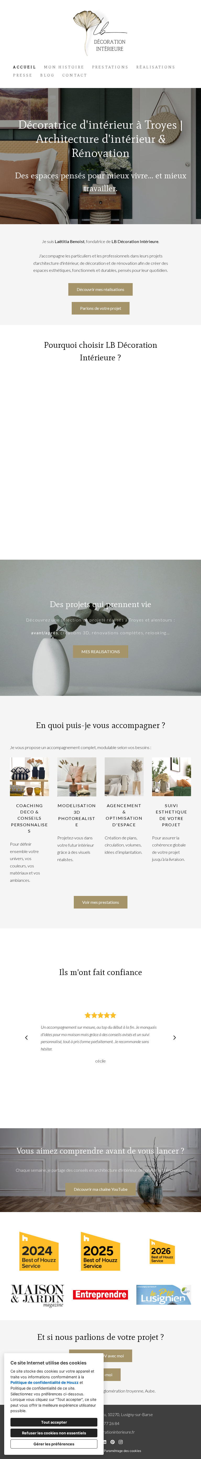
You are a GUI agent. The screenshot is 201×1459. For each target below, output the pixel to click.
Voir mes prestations (100, 902)
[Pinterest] (112, 1442)
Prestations (110, 67)
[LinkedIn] (104, 1442)
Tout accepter (54, 1422)
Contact (74, 75)
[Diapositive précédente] (26, 1037)
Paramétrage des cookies (122, 1451)
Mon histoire (64, 67)
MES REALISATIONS (100, 651)
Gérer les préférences (54, 1444)
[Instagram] (120, 1442)
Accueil (24, 67)
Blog (47, 75)
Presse (23, 75)
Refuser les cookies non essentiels (54, 1433)
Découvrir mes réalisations (100, 289)
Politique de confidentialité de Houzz (44, 1382)
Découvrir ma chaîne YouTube (100, 1189)
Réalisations (156, 67)
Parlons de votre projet (100, 308)
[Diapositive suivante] (174, 1037)
